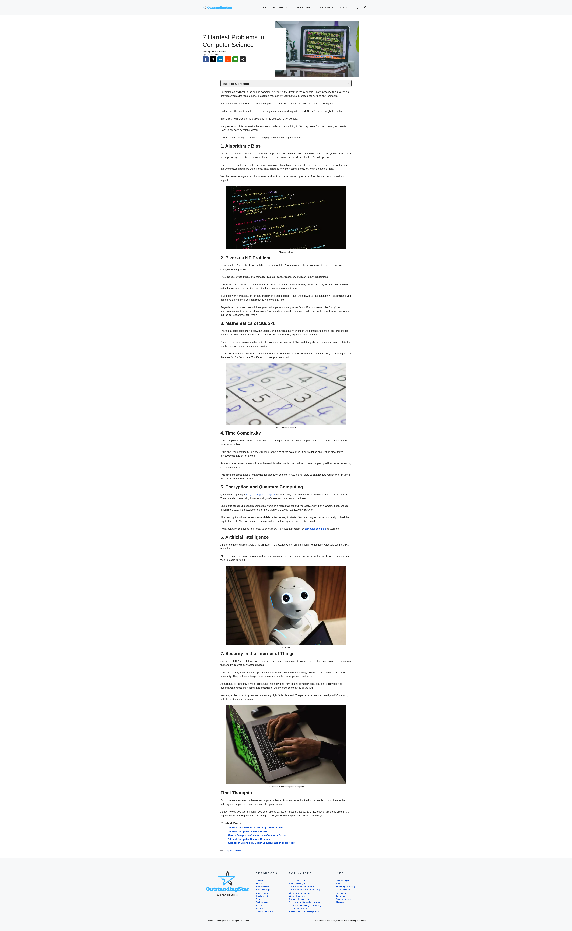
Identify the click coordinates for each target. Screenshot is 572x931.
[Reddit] (228, 59)
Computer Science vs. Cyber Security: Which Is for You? (261, 842)
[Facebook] (206, 59)
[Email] (235, 59)
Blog (356, 7)
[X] (213, 59)
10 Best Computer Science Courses (249, 839)
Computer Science (232, 850)
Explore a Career (302, 7)
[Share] (243, 59)
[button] (365, 7)
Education (325, 7)
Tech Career (278, 7)
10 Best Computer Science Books (248, 831)
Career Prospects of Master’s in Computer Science (258, 835)
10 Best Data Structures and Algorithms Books (255, 827)
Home (263, 7)
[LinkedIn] (220, 59)
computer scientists (316, 528)
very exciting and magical (260, 494)
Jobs (341, 7)
